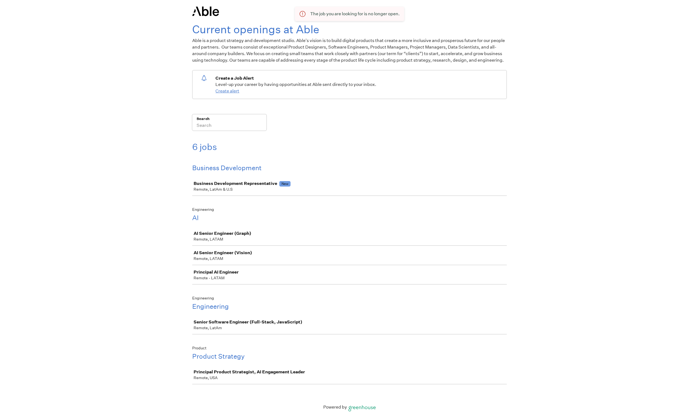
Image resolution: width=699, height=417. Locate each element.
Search (203, 118)
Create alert (227, 91)
